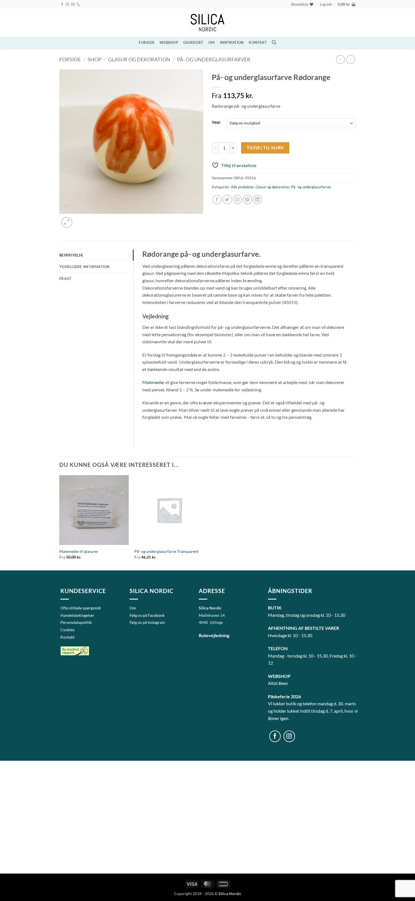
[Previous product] (350, 59)
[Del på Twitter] (227, 199)
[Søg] (274, 42)
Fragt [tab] (65, 278)
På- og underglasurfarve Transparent (166, 551)
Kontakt (258, 42)
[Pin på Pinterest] (247, 199)
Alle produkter (242, 187)
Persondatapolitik (76, 622)
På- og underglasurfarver (213, 59)
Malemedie (153, 382)
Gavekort (193, 42)
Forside (146, 42)
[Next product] (340, 59)
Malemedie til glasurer (79, 551)
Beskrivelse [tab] (71, 255)
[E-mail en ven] (237, 199)
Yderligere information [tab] (84, 266)
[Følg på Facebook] (62, 5)
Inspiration (232, 42)
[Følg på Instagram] (67, 5)
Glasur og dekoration (139, 59)
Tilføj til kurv (265, 147)
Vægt (216, 122)
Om (211, 42)
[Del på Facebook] (217, 199)
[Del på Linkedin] (257, 199)
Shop (94, 59)
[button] (325, 4)
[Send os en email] (73, 5)
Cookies (67, 629)
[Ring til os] (78, 5)
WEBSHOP (169, 42)
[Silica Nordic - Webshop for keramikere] (207, 22)
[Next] (80, 219)
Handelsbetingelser (77, 615)
